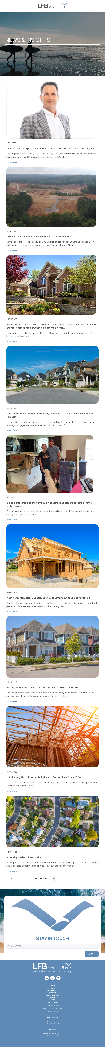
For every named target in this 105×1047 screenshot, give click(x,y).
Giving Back (52, 990)
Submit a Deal (52, 1002)
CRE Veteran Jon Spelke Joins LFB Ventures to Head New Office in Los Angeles (50, 148)
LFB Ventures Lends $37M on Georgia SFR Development (37, 236)
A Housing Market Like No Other (24, 857)
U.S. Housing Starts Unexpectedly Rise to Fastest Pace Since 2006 (43, 777)
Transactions (52, 995)
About (52, 986)
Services (52, 993)
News (52, 997)
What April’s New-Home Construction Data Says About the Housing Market (48, 597)
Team (52, 988)
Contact (52, 1000)
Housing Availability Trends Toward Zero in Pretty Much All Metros (42, 687)
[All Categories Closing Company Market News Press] (44, 879)
